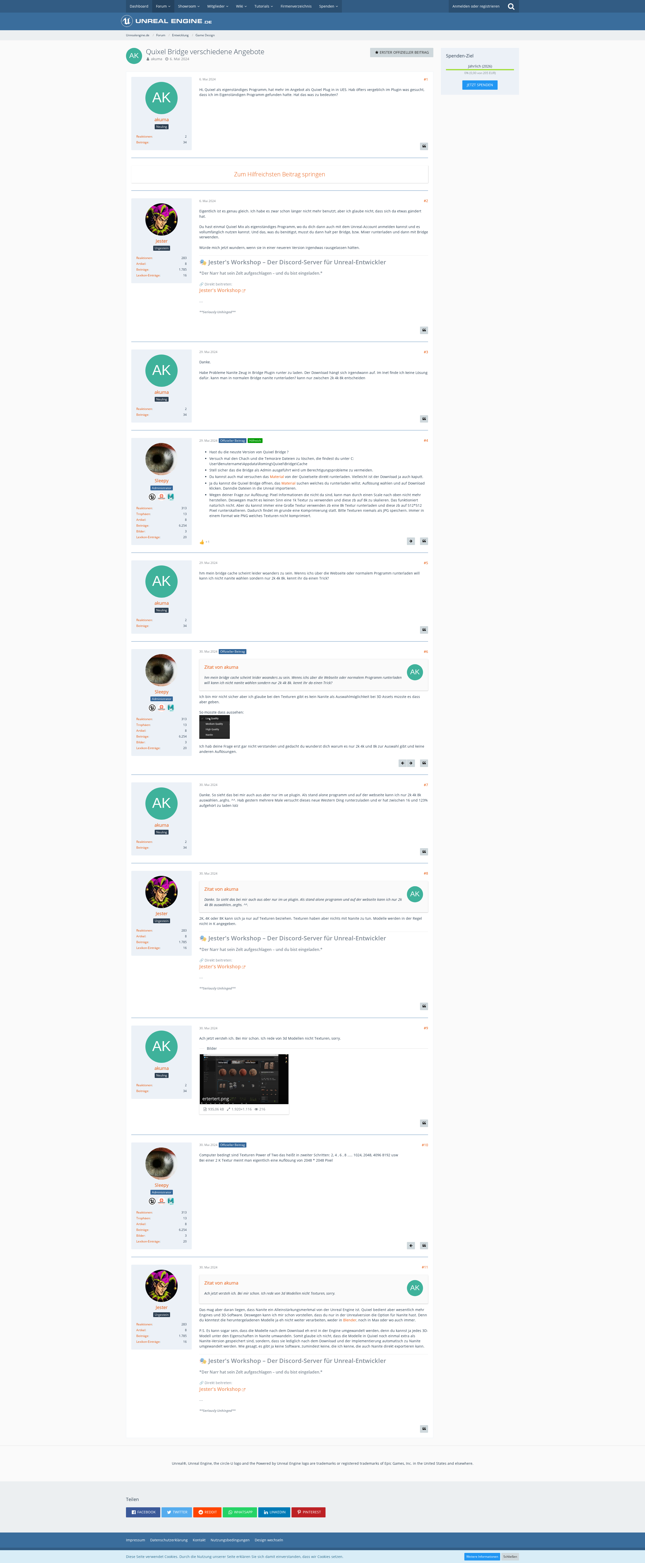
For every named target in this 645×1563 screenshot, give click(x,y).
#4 (426, 440)
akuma (156, 58)
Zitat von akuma (221, 667)
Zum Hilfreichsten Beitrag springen (279, 174)
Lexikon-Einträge (148, 275)
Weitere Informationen (482, 1556)
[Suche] (511, 6)
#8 (426, 873)
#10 (425, 1144)
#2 (426, 200)
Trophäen (143, 514)
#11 (425, 1267)
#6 (426, 651)
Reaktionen (144, 136)
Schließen (510, 1556)
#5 (426, 562)
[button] (143, 1512)
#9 (426, 1028)
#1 (426, 79)
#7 (426, 784)
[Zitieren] (424, 146)
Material (277, 476)
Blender (350, 1320)
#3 (426, 351)
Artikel (140, 264)
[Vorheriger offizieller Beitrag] (403, 763)
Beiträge (142, 142)
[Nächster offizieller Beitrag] (411, 541)
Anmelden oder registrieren (476, 6)
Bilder (140, 531)
